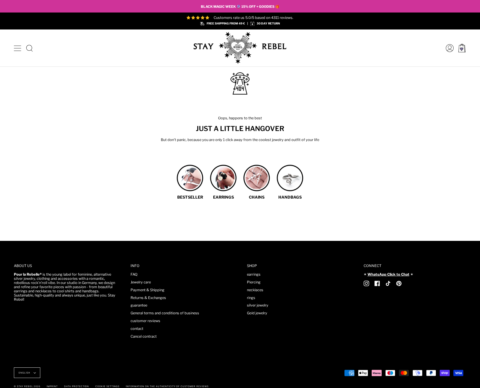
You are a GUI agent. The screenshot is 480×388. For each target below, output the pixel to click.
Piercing (254, 282)
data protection (76, 386)
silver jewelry (257, 305)
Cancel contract (144, 336)
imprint (52, 386)
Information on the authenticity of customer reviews (167, 386)
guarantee (139, 305)
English (25, 372)
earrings (254, 274)
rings (251, 298)
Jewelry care (141, 282)
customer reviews (145, 321)
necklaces (255, 290)
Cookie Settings (107, 386)
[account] (448, 47)
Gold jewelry (257, 313)
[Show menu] (18, 48)
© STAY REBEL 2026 (27, 386)
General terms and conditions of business (165, 313)
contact (137, 329)
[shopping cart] (462, 47)
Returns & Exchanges (148, 298)
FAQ (134, 274)
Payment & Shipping (147, 290)
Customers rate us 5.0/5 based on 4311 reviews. (253, 18)
